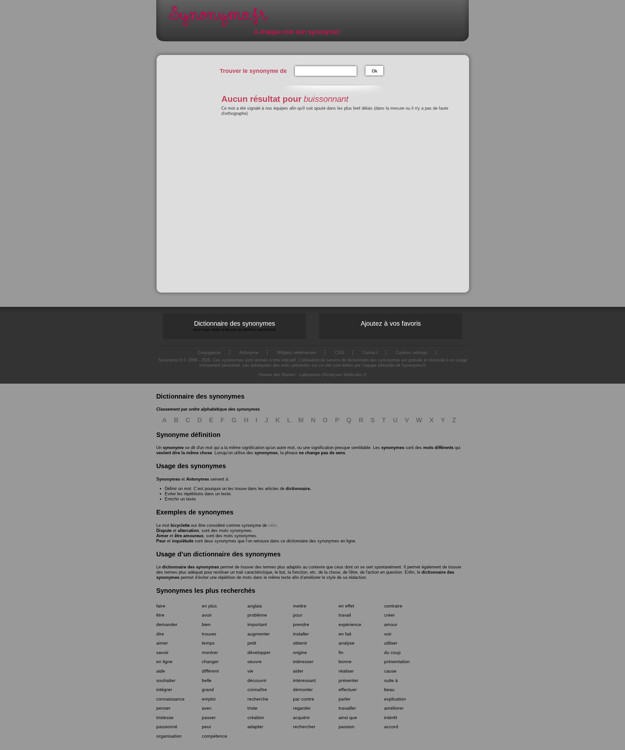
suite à (391, 680)
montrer (210, 652)
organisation (169, 736)
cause (390, 671)
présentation (397, 661)
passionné (166, 726)
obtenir (300, 643)
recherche (257, 699)
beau (389, 689)
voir (388, 633)
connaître (257, 689)
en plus (209, 605)
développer (259, 652)
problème (257, 615)
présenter (348, 680)
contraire (393, 605)
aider (298, 671)
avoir (207, 615)
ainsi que (348, 717)
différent (210, 671)
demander (166, 624)
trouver (209, 633)
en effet (346, 605)
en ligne (164, 661)
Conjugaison (209, 352)
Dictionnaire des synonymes (234, 326)
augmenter (258, 633)
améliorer (394, 708)
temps (208, 643)
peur (206, 726)
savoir (162, 652)
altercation (188, 530)
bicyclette (180, 525)
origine (300, 652)
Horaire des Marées (277, 374)
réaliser (346, 671)
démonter (303, 689)
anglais (254, 605)
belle (207, 680)
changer (210, 661)
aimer (162, 643)
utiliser (390, 643)
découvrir (257, 680)
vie (250, 671)
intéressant (304, 680)
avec (207, 708)
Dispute (164, 530)
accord (391, 726)
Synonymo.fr (222, 18)
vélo (272, 525)
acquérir (301, 717)
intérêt (390, 717)
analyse (346, 643)
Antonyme (248, 352)
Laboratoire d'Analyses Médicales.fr (333, 374)
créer (389, 615)
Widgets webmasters (296, 352)
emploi (208, 699)
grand (208, 689)
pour (297, 615)
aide (160, 671)
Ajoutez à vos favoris (391, 323)
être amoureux (188, 535)
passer (209, 717)
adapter (255, 726)
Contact (370, 352)
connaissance (170, 699)
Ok (374, 71)
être (160, 615)
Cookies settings (411, 352)
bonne (345, 661)
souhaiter (165, 680)
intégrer (164, 689)
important (257, 624)
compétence (214, 736)
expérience (350, 624)
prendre (301, 624)
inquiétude (182, 541)
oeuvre (254, 661)
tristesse (165, 717)
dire (160, 633)
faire (160, 605)
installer (301, 633)
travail (345, 615)
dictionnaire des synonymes (190, 567)
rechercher (304, 726)
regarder (302, 708)
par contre (303, 699)
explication (395, 699)
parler (345, 699)
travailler (347, 708)
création (255, 717)
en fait (345, 633)
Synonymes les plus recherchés (205, 590)
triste (252, 708)
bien (206, 624)
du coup (392, 652)
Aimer (162, 535)
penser (163, 708)
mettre (299, 605)
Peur (161, 541)
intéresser (303, 661)
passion (346, 726)
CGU (339, 352)
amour (390, 624)
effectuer (348, 689)
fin (341, 652)
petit (251, 643)
